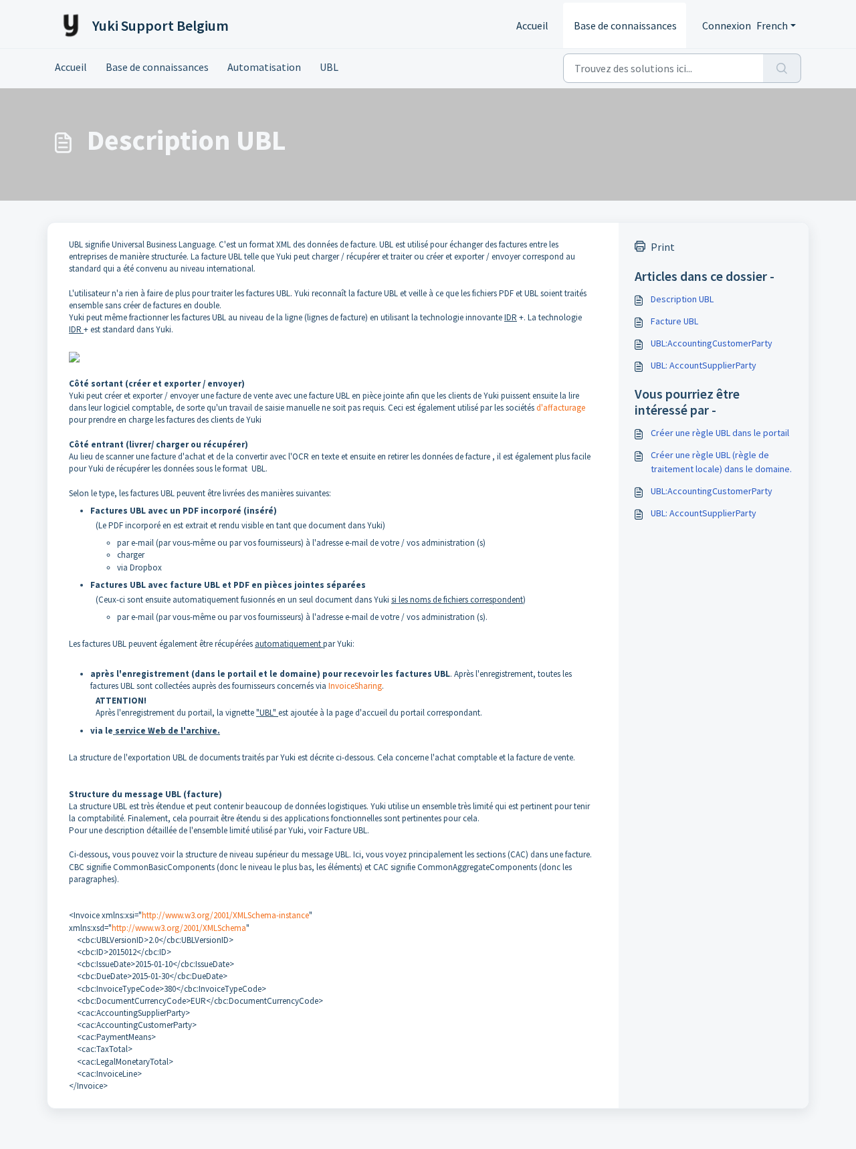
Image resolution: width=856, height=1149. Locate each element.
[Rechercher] (782, 68)
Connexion (726, 25)
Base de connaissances (625, 25)
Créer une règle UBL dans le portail (720, 433)
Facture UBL (674, 321)
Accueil (532, 25)
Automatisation (264, 67)
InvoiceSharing (355, 686)
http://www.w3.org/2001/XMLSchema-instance (225, 915)
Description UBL (682, 299)
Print (663, 246)
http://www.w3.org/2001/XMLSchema (179, 928)
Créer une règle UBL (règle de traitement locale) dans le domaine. (721, 462)
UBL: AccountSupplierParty (703, 365)
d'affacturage (560, 407)
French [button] (772, 25)
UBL (329, 67)
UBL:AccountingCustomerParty (711, 343)
